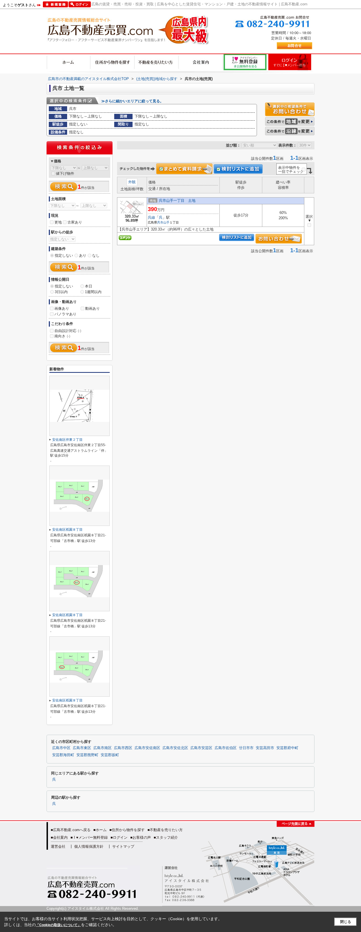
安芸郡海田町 (63, 755)
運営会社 (58, 846)
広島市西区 (123, 748)
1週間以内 (93, 292)
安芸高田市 (265, 748)
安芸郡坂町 (110, 755)
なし (96, 255)
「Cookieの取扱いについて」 (58, 925)
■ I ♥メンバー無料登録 (89, 837)
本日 (88, 286)
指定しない (64, 255)
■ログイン (119, 837)
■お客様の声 (140, 837)
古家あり (74, 222)
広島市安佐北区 (175, 748)
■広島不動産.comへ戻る (71, 830)
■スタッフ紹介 (166, 837)
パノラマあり (65, 314)
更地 (58, 222)
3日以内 (61, 292)
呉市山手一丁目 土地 (177, 200)
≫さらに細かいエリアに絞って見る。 (132, 101)
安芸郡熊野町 (87, 755)
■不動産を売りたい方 (165, 830)
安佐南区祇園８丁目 (67, 530)
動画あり (92, 308)
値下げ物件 (65, 173)
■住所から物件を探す (127, 830)
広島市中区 (61, 748)
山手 (166, 222)
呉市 (160, 222)
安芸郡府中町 (287, 748)
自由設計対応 (67, 331)
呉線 (151, 217)
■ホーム (100, 830)
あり (82, 255)
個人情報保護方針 (89, 846)
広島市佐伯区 (226, 748)
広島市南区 (102, 748)
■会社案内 (59, 837)
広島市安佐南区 (147, 748)
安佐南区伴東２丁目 (67, 440)
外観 (132, 182)
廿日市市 (246, 748)
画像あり (61, 308)
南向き (62, 336)
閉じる (345, 922)
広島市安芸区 (201, 748)
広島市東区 (82, 748)
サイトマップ (123, 846)
